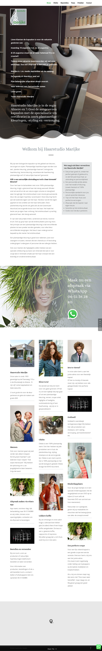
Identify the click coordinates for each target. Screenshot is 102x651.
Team (73, 3)
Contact (89, 3)
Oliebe (55, 3)
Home (49, 3)
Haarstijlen (65, 3)
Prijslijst (80, 3)
